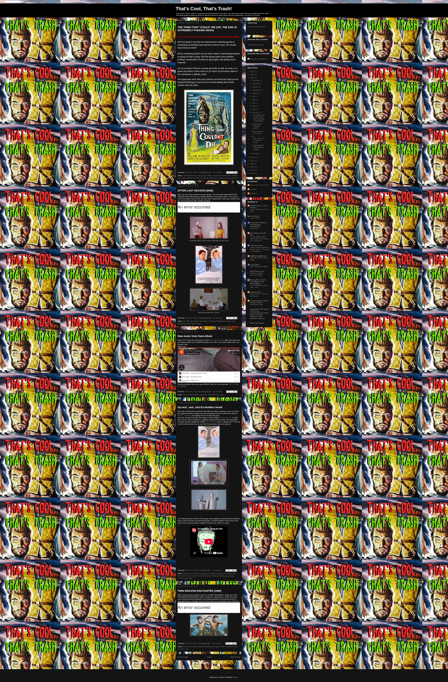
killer (188, 323)
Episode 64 (254, 228)
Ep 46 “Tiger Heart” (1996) (259, 266)
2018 (252, 157)
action (189, 646)
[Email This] (227, 172)
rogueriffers (254, 265)
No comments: (218, 172)
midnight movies (223, 178)
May (254, 103)
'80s (184, 646)
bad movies (192, 175)
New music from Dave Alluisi (195, 336)
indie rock (215, 395)
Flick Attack (254, 216)
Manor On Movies (257, 323)
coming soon (201, 175)
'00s (184, 321)
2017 (252, 161)
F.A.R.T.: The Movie (184, 415)
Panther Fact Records (203, 576)
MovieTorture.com (257, 271)
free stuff (190, 395)
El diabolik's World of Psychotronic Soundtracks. (258, 224)
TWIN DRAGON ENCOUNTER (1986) (199, 590)
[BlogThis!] (229, 172)
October (255, 87)
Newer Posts (183, 657)
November (256, 84)
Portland (221, 576)
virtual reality (188, 578)
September (256, 90)
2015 (252, 167)
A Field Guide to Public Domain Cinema (259, 301)
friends (197, 178)
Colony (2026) (254, 218)
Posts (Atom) (213, 663)
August (255, 93)
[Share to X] (232, 172)
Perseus (215, 576)
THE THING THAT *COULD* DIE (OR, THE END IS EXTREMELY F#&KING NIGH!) (207, 29)
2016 (252, 164)
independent (182, 323)
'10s (184, 395)
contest (209, 175)
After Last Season (192, 321)
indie (209, 395)
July (254, 96)
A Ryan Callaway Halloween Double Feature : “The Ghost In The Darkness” (259, 249)
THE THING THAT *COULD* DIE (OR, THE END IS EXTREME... (258, 118)
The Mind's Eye (211, 422)
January (255, 153)
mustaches (230, 646)
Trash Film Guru (256, 245)
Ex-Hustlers (228, 573)
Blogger (235, 677)
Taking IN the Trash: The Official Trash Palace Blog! (258, 281)
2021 (252, 71)
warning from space (256, 304)
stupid (199, 323)
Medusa (187, 576)
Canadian (201, 646)
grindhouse (204, 178)
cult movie (211, 321)
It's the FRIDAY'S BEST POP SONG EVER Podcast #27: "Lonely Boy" (259, 239)
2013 (252, 173)
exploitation (190, 178)
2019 (252, 78)
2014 (252, 170)
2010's (185, 175)
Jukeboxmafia (255, 292)
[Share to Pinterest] (236, 172)
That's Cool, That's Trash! (204, 8)
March (254, 109)
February (255, 112)
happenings (213, 178)
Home (209, 657)
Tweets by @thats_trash (256, 27)
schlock (193, 323)
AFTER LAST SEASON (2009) (195, 190)
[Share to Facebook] (234, 172)
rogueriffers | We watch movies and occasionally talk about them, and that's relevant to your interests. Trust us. (259, 313)
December (256, 80)
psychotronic (234, 178)
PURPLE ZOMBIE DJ (258, 256)
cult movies (216, 175)
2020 (252, 74)
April (254, 106)
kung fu (216, 646)
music (222, 395)
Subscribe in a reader (256, 45)
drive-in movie (226, 175)
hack (233, 321)
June (254, 100)
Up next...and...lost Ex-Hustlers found (200, 407)
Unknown (253, 189)
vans (187, 649)
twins (183, 649)
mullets (222, 646)
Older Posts (235, 657)
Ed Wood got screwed (223, 321)
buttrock (194, 646)
